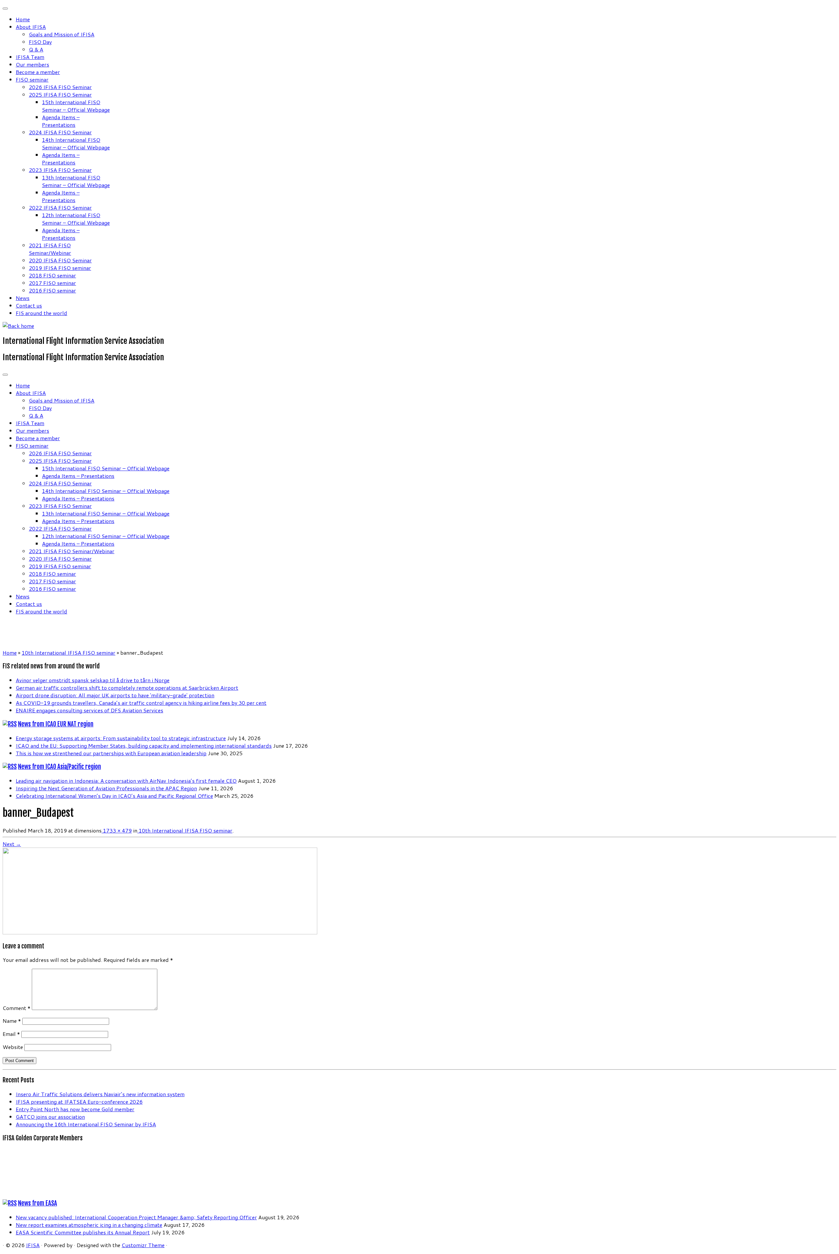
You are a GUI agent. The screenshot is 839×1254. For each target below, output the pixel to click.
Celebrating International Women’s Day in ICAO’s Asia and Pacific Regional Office (114, 795)
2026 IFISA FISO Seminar (60, 87)
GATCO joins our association (50, 1116)
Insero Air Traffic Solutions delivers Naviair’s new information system (100, 1094)
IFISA (33, 1245)
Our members (32, 64)
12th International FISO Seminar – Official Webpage (76, 218)
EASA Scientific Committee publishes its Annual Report (83, 1232)
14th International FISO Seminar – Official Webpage (76, 143)
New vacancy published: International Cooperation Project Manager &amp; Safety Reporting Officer (136, 1217)
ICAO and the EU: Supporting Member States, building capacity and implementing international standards (144, 745)
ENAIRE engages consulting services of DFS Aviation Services (89, 710)
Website (13, 1047)
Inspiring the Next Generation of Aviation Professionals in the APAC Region (106, 788)
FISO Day (40, 42)
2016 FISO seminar (52, 290)
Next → (12, 844)
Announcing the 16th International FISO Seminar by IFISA (86, 1124)
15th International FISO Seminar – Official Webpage (76, 105)
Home (23, 19)
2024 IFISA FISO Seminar (60, 132)
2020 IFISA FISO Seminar (60, 260)
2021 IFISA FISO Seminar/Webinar (50, 248)
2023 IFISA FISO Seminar (60, 170)
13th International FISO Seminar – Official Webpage (76, 181)
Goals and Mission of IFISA (61, 34)
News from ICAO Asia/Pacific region (59, 767)
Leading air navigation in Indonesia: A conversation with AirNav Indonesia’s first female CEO (126, 780)
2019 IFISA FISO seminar (60, 267)
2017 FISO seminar (52, 283)
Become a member (38, 72)
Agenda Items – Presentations (61, 120)
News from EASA (37, 1203)
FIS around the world (41, 313)
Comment (16, 1008)
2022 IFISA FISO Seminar (60, 207)
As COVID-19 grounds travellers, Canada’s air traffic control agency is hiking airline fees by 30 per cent (141, 702)
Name (12, 1020)
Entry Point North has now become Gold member (75, 1109)
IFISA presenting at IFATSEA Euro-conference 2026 (79, 1101)
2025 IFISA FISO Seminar (60, 94)
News (22, 298)
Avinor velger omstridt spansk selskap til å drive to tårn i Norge (92, 680)
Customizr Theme (143, 1245)
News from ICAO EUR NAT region (55, 724)
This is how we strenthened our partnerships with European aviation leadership (111, 753)
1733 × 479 (117, 830)
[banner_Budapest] (160, 932)
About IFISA (31, 26)
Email (11, 1034)
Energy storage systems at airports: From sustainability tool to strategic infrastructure (121, 738)
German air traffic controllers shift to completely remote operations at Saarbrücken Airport (127, 687)
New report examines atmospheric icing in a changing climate (89, 1224)
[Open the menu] (5, 375)
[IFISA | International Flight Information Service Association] (18, 325)
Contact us (29, 305)
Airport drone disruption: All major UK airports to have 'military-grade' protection (115, 695)
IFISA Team (30, 57)
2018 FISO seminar (52, 275)
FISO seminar (32, 79)
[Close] (5, 8)
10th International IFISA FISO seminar (68, 652)
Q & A (36, 49)
